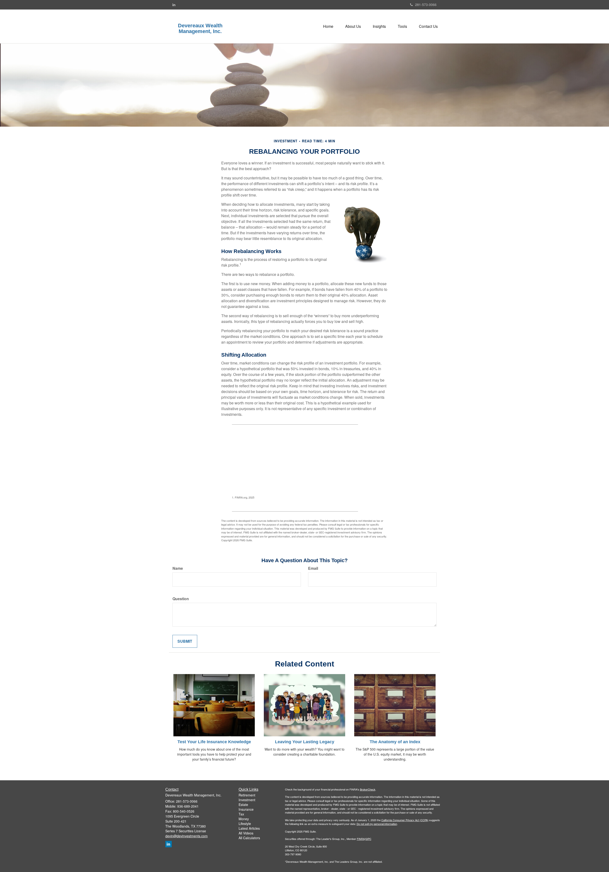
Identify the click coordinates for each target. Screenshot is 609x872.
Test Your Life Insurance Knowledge (214, 741)
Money (244, 818)
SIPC (368, 839)
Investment (247, 799)
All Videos (246, 833)
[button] (353, 26)
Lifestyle (245, 823)
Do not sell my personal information (377, 824)
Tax (241, 814)
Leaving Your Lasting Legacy (304, 741)
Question (180, 598)
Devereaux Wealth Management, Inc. (200, 28)
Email (313, 568)
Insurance (246, 809)
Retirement (247, 795)
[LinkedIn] (173, 4)
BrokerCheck (367, 789)
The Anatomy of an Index (395, 741)
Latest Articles (249, 828)
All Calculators (249, 837)
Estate (243, 804)
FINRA (361, 839)
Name (177, 568)
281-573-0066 (426, 4)
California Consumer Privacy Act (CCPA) (404, 820)
